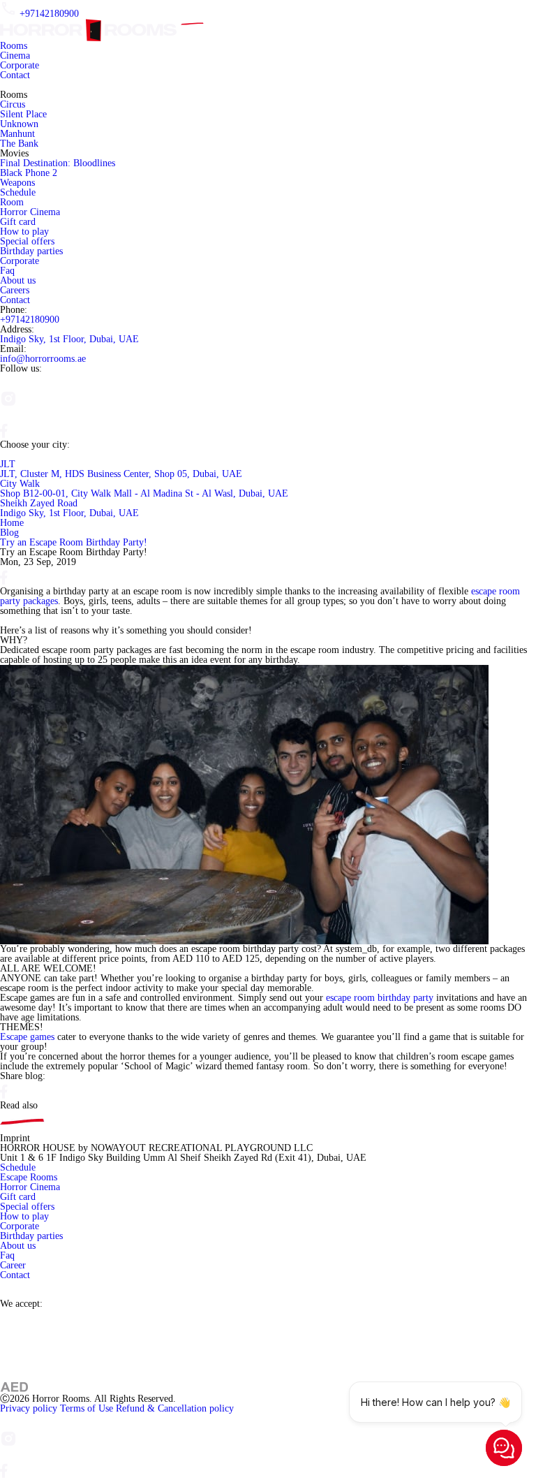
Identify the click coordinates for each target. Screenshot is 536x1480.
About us (18, 280)
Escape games (28, 1037)
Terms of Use (88, 1408)
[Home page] (106, 23)
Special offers (27, 241)
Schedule (18, 192)
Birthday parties (31, 251)
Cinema (15, 55)
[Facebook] (4, 435)
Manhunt (17, 134)
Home (12, 523)
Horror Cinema (30, 212)
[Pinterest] (8, 418)
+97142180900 (49, 13)
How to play (24, 231)
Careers (14, 290)
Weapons (17, 182)
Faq (7, 270)
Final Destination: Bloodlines (57, 163)
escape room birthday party (379, 997)
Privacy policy (30, 1408)
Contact (15, 75)
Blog (9, 532)
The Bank (19, 143)
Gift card (18, 222)
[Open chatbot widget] (504, 1448)
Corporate (19, 65)
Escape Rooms (28, 1177)
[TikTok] (39, 581)
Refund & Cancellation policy (175, 1408)
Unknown (19, 124)
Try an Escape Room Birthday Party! (73, 542)
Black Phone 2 (28, 173)
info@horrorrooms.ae (43, 358)
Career (13, 1265)
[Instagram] (6, 384)
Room (12, 202)
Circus (12, 104)
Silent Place (23, 114)
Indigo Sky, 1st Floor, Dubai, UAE (69, 339)
